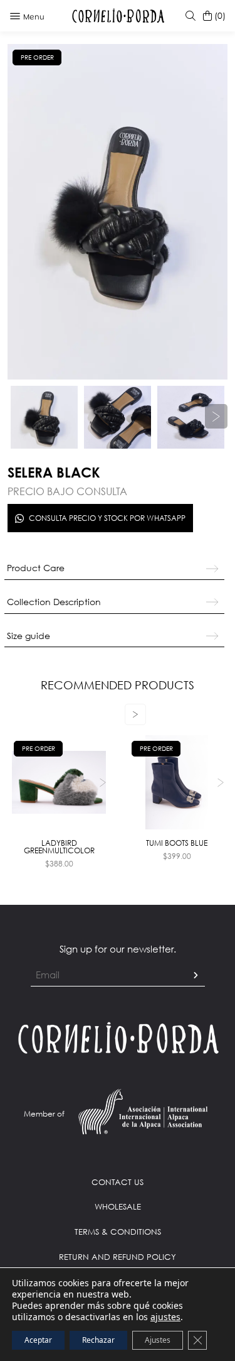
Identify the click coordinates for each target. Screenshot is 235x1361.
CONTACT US (117, 1182)
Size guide (28, 635)
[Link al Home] (117, 1036)
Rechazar (98, 1340)
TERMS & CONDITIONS (118, 1232)
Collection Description (54, 601)
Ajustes (157, 1340)
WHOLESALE (118, 1206)
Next (102, 782)
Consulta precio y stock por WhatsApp (107, 518)
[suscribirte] (195, 975)
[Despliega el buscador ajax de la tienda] (188, 16)
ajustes (165, 1317)
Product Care (36, 567)
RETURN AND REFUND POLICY (117, 1257)
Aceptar (38, 1340)
